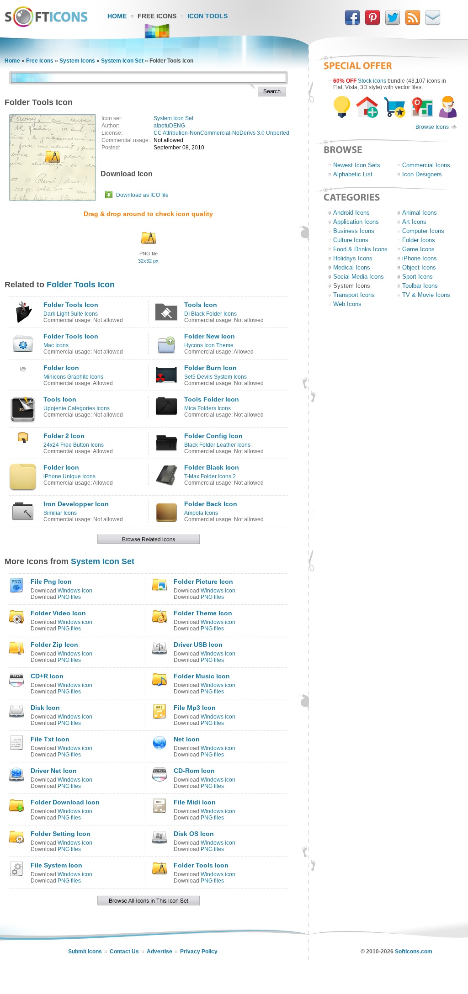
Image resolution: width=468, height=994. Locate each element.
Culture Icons (350, 240)
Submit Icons (85, 951)
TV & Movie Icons (426, 294)
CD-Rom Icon (194, 770)
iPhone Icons (419, 258)
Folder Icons (418, 240)
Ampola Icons (201, 513)
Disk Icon (45, 707)
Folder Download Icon (65, 802)
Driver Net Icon (54, 770)
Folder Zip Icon (54, 644)
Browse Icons (432, 127)
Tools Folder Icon (211, 399)
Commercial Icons (426, 165)
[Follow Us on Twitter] (392, 23)
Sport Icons (417, 276)
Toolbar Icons (420, 285)
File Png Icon (51, 581)
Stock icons (372, 81)
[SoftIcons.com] (46, 25)
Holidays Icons (352, 258)
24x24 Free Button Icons (73, 445)
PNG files (69, 597)
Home (117, 16)
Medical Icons (351, 267)
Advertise (159, 951)
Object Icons (419, 267)
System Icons (77, 61)
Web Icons (347, 304)
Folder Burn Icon (210, 367)
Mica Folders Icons (207, 408)
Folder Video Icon (58, 613)
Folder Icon (61, 367)
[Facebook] (352, 23)
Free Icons (157, 16)
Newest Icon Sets (356, 165)
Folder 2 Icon (64, 435)
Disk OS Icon (194, 833)
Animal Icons (419, 212)
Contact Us (124, 951)
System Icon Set (122, 61)
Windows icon (75, 590)
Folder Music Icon (202, 676)
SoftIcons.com (413, 951)
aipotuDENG (169, 125)
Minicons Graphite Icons (73, 377)
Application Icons (356, 221)
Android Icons (351, 212)
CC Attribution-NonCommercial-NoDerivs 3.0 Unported (221, 133)
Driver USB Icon (198, 644)
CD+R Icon (47, 676)
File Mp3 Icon (195, 707)
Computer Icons (423, 230)
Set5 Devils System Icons (215, 377)
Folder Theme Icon (203, 613)
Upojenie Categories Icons (76, 408)
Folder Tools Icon (81, 284)
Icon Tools (207, 16)
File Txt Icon (50, 739)
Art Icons (414, 221)
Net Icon (187, 739)
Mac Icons (56, 345)
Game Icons (418, 249)
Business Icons (353, 230)
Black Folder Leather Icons (217, 445)
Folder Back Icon (210, 504)
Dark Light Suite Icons (70, 314)
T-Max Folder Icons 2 (210, 476)
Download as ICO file (142, 195)
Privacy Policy (199, 951)
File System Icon (56, 865)
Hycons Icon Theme (209, 345)
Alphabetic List (352, 174)
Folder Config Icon (213, 435)
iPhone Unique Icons (69, 476)
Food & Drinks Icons (360, 249)
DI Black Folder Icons (210, 314)
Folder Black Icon (211, 467)
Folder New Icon (209, 336)
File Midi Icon (195, 802)
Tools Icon (200, 304)
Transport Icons (354, 294)
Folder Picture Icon (203, 581)
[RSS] (413, 23)
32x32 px (148, 261)
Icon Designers (422, 174)
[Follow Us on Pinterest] (372, 23)
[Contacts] (433, 23)
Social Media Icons (358, 276)
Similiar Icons (60, 513)
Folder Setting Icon (60, 833)
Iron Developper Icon (76, 504)
